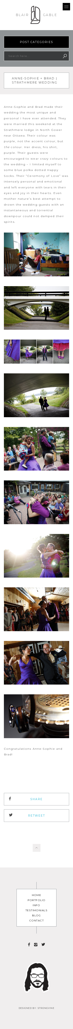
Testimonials (36, 910)
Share (36, 799)
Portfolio (37, 900)
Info (36, 905)
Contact (36, 920)
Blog (36, 915)
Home (36, 895)
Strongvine (46, 1008)
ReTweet (36, 815)
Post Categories (36, 42)
